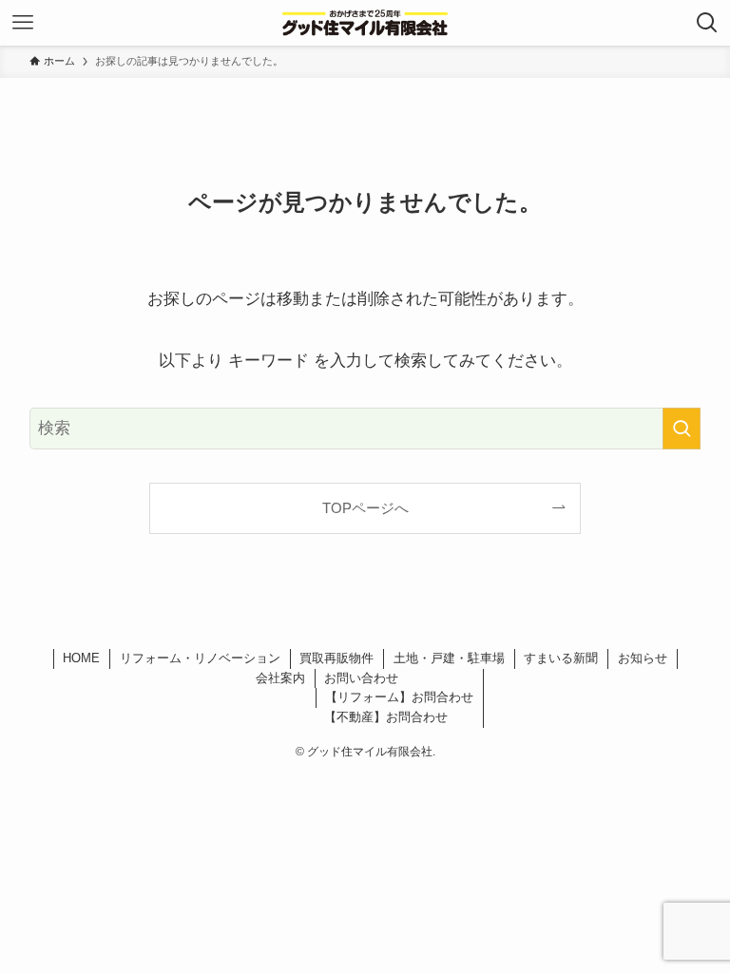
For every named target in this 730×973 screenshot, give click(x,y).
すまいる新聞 (561, 658)
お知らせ (642, 658)
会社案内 (280, 678)
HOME (81, 658)
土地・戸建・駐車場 (449, 658)
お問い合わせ (361, 678)
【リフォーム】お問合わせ (399, 697)
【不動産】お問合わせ (386, 717)
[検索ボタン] (707, 23)
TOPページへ (365, 508)
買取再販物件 (336, 658)
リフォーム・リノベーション (200, 658)
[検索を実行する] (682, 428)
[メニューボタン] (23, 23)
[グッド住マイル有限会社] (365, 23)
